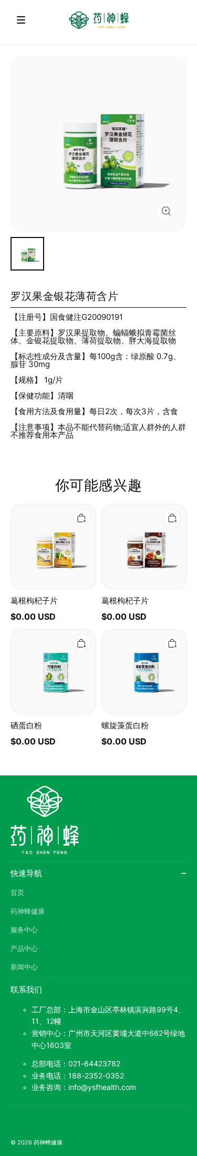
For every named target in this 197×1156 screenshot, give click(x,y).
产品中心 (24, 949)
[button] (21, 19)
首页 (17, 892)
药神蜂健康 (28, 911)
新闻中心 (24, 967)
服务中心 (24, 930)
